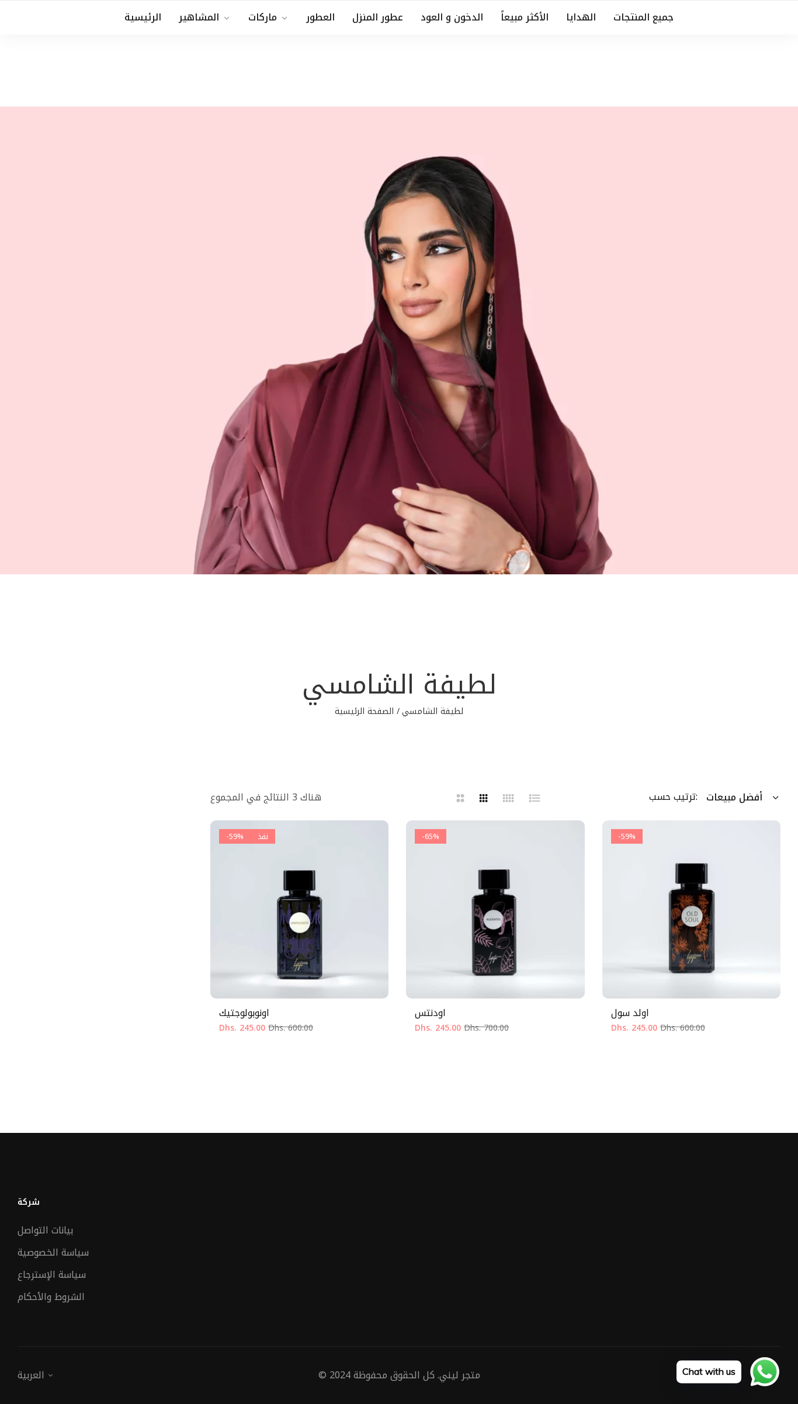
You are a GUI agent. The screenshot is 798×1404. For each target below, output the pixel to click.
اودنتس (430, 1013)
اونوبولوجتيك (244, 1013)
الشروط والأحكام (51, 1297)
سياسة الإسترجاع (52, 1275)
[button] (288, 975)
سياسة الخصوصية (53, 1252)
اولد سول (630, 1013)
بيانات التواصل (45, 1230)
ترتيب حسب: (673, 797)
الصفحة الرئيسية (364, 711)
